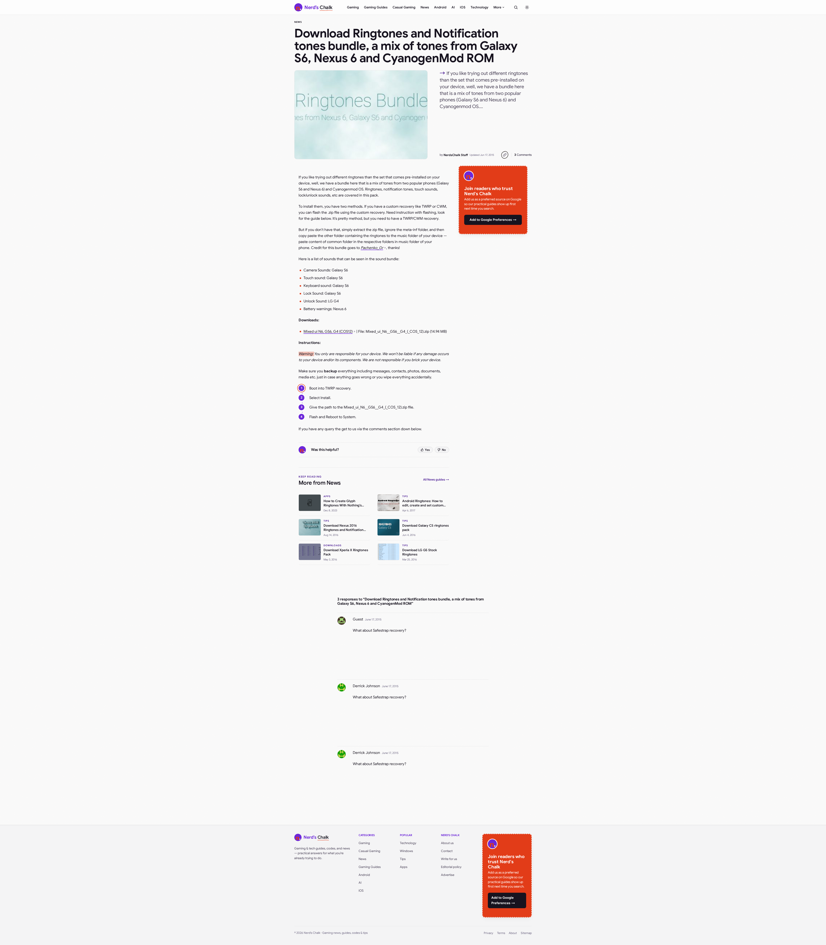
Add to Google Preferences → (493, 220)
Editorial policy (451, 867)
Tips (403, 859)
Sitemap (526, 933)
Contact (447, 851)
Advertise (447, 875)
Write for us (449, 859)
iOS (462, 7)
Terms (501, 933)
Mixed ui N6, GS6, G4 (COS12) (328, 331)
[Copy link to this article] (504, 155)
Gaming (353, 7)
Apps (403, 867)
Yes (427, 450)
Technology (479, 7)
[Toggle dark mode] (527, 7)
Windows (406, 851)
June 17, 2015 (373, 619)
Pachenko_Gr (372, 248)
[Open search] (516, 7)
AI (453, 7)
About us (447, 843)
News (425, 7)
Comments (523, 155)
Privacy (488, 933)
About (513, 933)
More (497, 7)
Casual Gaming (404, 7)
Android (440, 7)
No (444, 450)
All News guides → (436, 479)
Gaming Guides (375, 7)
